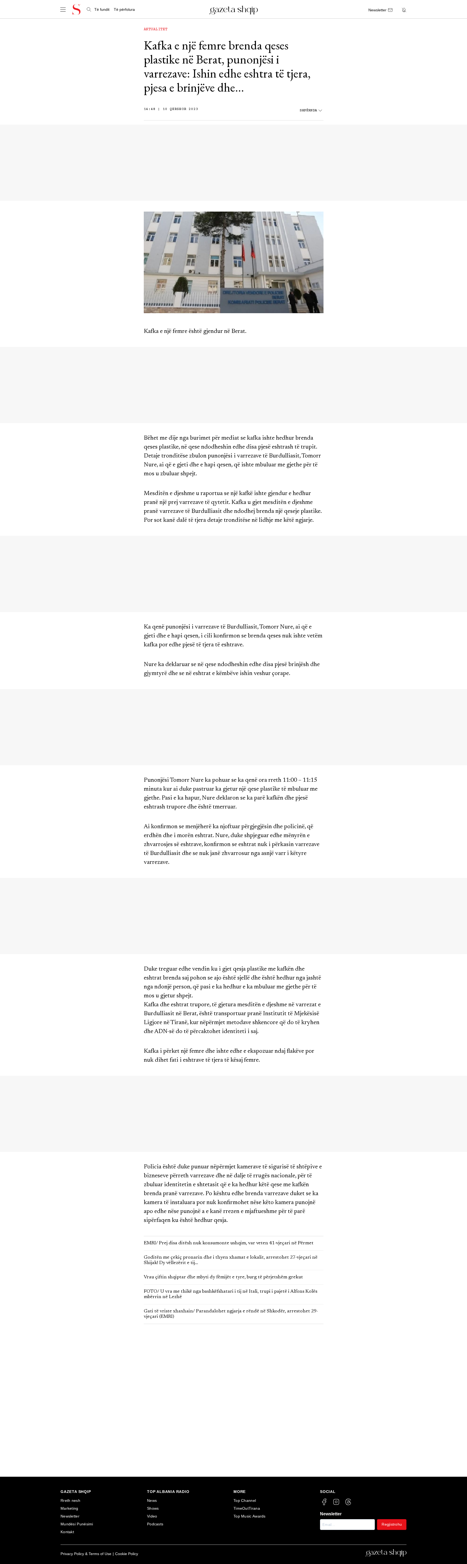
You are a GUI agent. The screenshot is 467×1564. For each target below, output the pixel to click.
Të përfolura (124, 9)
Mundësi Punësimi (77, 1524)
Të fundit (101, 9)
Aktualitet (156, 29)
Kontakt (67, 1532)
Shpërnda (308, 111)
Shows (153, 1508)
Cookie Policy (126, 1554)
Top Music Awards (250, 1516)
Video (152, 1516)
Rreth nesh (70, 1500)
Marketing (69, 1508)
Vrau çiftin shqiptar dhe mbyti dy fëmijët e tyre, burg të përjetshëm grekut (223, 1277)
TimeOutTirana (247, 1508)
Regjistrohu (392, 1524)
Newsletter (70, 1516)
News (152, 1500)
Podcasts (155, 1524)
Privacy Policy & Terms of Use (86, 1554)
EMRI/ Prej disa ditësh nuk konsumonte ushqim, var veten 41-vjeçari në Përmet (228, 1243)
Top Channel (245, 1500)
